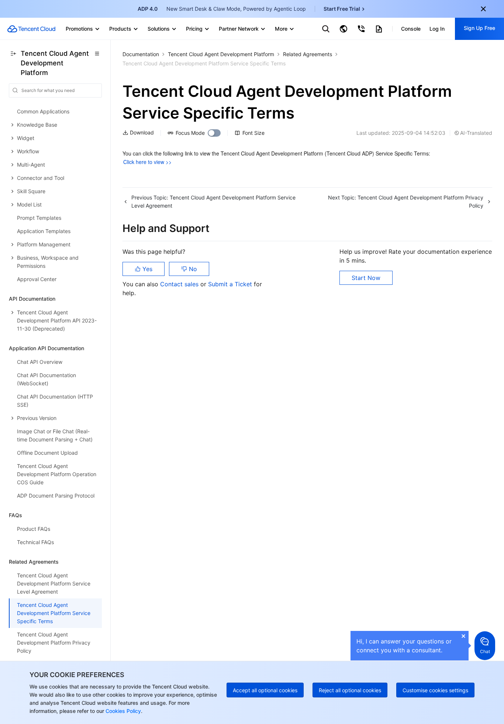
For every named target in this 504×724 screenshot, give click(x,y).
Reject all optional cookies (350, 690)
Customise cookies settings (435, 690)
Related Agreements (307, 54)
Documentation (140, 54)
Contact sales (180, 284)
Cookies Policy (122, 711)
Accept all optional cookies (265, 690)
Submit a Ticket (231, 284)
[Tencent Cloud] (31, 29)
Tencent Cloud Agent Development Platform (221, 54)
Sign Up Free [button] (479, 28)
